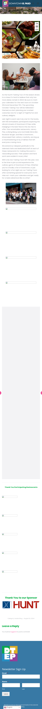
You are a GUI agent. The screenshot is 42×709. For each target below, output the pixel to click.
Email (5, 673)
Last (23, 689)
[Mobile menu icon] (38, 3)
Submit (6, 694)
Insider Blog (18, 618)
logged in (13, 632)
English (9, 707)
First (3, 689)
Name (5, 682)
